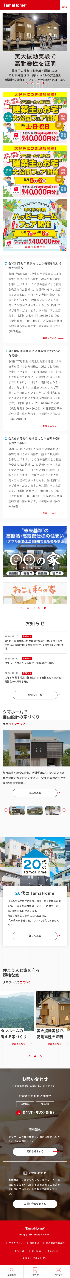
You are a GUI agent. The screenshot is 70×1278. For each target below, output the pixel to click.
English (20, 1251)
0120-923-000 (38, 1112)
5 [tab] (45, 608)
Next (64, 810)
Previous (5, 810)
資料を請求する (35, 1151)
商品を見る (35, 792)
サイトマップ (16, 1243)
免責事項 (34, 1243)
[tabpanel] (35, 49)
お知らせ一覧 (35, 695)
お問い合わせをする (35, 1203)
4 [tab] (43, 83)
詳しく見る (35, 935)
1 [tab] (27, 83)
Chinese (37, 1251)
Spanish (53, 1251)
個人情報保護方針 (55, 1243)
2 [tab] (32, 83)
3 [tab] (38, 83)
